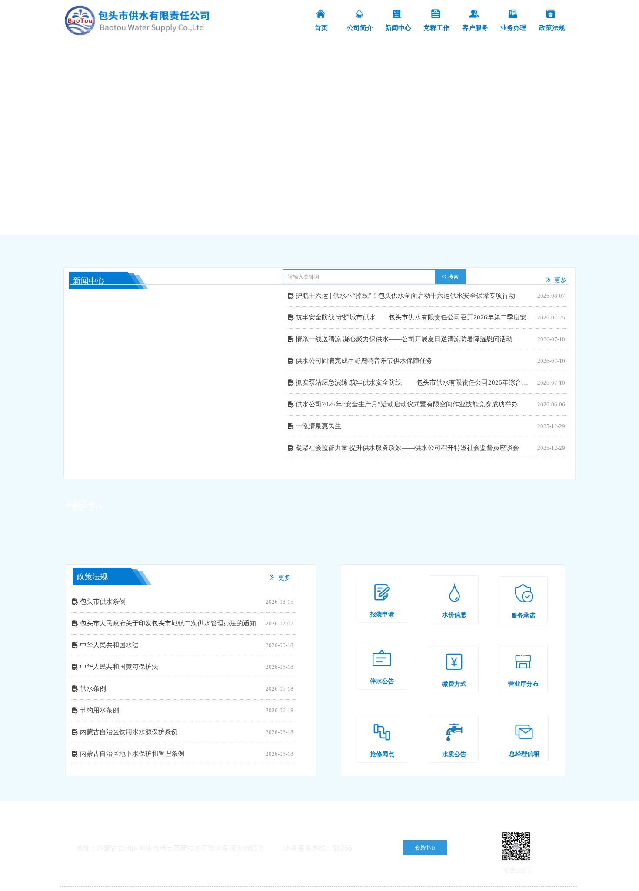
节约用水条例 (99, 710)
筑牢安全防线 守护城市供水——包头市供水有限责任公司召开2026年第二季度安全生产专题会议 (414, 317)
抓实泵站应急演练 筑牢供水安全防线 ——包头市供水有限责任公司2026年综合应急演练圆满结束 (414, 382)
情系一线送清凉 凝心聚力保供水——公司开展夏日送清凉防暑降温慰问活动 (404, 339)
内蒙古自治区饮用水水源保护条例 (129, 731)
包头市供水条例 (103, 601)
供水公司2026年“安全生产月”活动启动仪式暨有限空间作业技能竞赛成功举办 (407, 404)
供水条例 (93, 688)
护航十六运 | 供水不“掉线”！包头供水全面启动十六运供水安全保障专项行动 (405, 295)
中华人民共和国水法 (109, 645)
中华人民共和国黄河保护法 (119, 666)
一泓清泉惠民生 (318, 425)
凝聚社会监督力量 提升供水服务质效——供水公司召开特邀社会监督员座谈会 (407, 447)
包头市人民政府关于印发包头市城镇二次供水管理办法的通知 (168, 623)
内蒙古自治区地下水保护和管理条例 (132, 753)
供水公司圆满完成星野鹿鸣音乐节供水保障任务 (364, 360)
